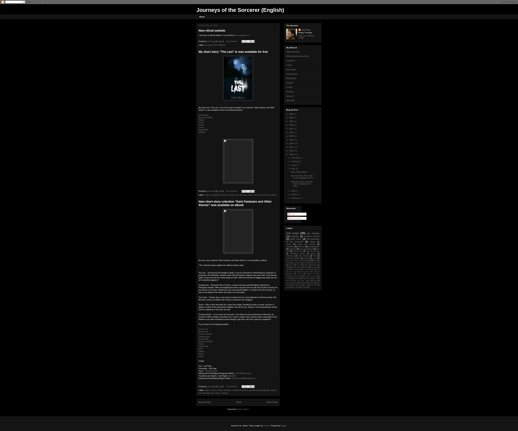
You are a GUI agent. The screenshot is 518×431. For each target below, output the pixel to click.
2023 (291, 125)
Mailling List (291, 78)
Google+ (290, 83)
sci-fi (314, 258)
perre (288, 287)
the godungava (306, 249)
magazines (297, 285)
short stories (215, 393)
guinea (273, 390)
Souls (288, 269)
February (296, 198)
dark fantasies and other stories (298, 280)
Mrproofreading (238, 378)
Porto (306, 267)
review (250, 195)
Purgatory (314, 267)
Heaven (314, 265)
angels (207, 195)
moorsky (266, 426)
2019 (291, 140)
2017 (291, 147)
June (294, 165)
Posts (292, 214)
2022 (291, 129)
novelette (314, 285)
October (295, 161)
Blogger (284, 426)
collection (227, 390)
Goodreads (291, 69)
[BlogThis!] (245, 41)
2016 (291, 151)
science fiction (312, 236)
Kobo (201, 349)
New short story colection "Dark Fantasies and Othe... (301, 184)
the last (266, 195)
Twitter (289, 65)
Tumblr (289, 87)
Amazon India (204, 337)
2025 (291, 118)
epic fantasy (313, 233)
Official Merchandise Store (297, 56)
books (213, 390)
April (294, 191)
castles (219, 390)
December (296, 158)
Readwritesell (250, 378)
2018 (291, 143)
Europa (305, 263)
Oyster (201, 122)
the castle (295, 287)
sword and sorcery (306, 244)
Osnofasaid (246, 373)
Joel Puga (305, 30)
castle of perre (311, 276)
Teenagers (296, 269)
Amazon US (203, 329)
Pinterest (290, 92)
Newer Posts (205, 402)
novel (306, 285)
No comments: (232, 41)
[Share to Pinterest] (253, 41)
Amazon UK (203, 332)
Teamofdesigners (211, 371)
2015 (291, 154)
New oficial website (212, 30)
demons (225, 195)
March (294, 194)
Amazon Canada (205, 334)
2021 (291, 132)
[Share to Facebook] (250, 41)
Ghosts (291, 265)
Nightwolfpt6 (231, 376)
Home (202, 17)
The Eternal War (308, 269)
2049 (315, 260)
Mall (287, 267)
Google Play (203, 130)
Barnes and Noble (205, 117)
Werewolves (305, 271)
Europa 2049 (315, 263)
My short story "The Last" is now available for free (233, 51)
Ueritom (239, 373)
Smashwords (204, 115)
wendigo (304, 287)
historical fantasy (293, 258)
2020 (291, 136)
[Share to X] (248, 41)
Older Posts (272, 402)
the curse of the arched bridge (298, 260)
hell (200, 393)
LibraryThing (291, 74)
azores (299, 274)
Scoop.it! (290, 96)
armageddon (216, 195)
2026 (291, 114)
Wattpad (202, 132)
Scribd (201, 125)
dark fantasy (304, 256)
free (237, 195)
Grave (299, 265)
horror (289, 244)
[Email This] (243, 41)
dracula (232, 195)
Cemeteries (297, 263)
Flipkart (201, 120)
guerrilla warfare (255, 390)
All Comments (295, 218)
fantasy (295, 236)
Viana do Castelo (312, 251)
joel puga (208, 45)
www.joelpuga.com (242, 35)
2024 (291, 121)
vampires (273, 195)
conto (315, 278)
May (294, 169)
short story (258, 195)
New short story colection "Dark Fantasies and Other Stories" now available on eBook (235, 203)
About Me (290, 100)
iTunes (201, 127)
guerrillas (266, 390)
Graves (306, 265)
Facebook (290, 61)
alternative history (297, 253)
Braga (288, 263)
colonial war (236, 390)
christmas (290, 256)
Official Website (219, 45)
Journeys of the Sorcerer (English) (240, 10)
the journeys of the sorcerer (302, 240)
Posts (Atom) (243, 409)
